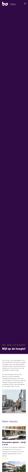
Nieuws (9, 345)
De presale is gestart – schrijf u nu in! (14, 443)
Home (3, 345)
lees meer (5, 458)
